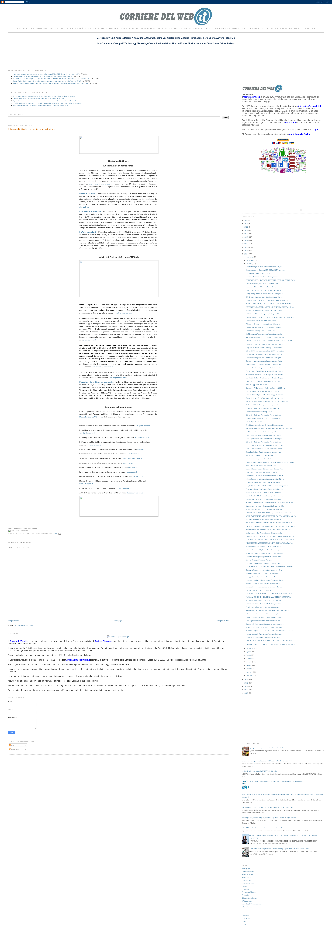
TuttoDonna (246, 918)
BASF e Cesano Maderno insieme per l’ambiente (263, 583)
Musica (244, 913)
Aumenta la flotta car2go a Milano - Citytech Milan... (264, 310)
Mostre (244, 910)
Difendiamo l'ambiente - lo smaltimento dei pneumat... (265, 475)
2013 (246, 679)
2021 (246, 230)
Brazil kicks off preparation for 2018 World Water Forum (260, 771)
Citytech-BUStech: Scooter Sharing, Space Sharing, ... (265, 347)
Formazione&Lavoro (249, 892)
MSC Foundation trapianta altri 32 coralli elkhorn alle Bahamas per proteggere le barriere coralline (47, 103)
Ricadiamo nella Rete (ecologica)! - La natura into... (264, 499)
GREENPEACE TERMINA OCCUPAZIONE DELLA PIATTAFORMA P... (271, 462)
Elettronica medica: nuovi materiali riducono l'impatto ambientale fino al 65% (40, 105)
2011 (246, 686)
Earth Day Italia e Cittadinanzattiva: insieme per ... (263, 452)
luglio (249, 655)
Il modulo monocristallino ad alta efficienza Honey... (264, 448)
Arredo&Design (247, 874)
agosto (249, 651)
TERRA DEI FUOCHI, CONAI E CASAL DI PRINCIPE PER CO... (269, 303)
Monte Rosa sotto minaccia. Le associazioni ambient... (265, 479)
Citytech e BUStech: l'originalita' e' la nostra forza (31, 128)
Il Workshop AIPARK (88, 232)
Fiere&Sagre (246, 889)
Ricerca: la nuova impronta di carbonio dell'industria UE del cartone (264, 761)
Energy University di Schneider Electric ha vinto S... (264, 577)
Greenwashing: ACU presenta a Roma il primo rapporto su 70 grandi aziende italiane (42, 76)
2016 (246, 247)
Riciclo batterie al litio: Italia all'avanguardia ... (262, 277)
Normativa (245, 915)
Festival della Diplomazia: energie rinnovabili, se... (264, 364)
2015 (246, 250)
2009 (246, 693)
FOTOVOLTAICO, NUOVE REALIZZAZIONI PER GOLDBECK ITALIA (271, 280)
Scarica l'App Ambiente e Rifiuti (257, 384)
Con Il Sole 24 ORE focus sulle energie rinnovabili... (264, 496)
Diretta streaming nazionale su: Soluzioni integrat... (264, 357)
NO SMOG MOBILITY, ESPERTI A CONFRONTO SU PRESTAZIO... (270, 523)
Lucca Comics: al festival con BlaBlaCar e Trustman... (265, 445)
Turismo (244, 924)
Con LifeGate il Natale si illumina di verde (261, 320)
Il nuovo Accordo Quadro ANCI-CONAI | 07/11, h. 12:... (265, 270)
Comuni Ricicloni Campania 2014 (258, 273)
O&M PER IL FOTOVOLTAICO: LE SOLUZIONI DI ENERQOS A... (269, 593)
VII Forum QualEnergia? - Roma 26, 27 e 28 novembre (265, 337)
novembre (250, 260)
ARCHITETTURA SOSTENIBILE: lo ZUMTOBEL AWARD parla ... (269, 543)
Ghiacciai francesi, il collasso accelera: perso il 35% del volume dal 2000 (38, 98)
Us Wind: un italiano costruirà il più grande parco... (264, 432)
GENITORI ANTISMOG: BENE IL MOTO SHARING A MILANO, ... (270, 317)
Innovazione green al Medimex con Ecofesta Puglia (264, 266)
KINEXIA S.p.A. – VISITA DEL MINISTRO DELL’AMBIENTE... (268, 610)
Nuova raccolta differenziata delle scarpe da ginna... (264, 634)
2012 (246, 683)
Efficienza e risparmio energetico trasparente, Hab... (264, 297)
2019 (246, 237)
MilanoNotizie (247, 907)
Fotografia (245, 895)
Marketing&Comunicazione (252, 904)
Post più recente (13, 620)
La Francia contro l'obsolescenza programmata (262, 472)
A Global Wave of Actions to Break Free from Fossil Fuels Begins (263, 828)
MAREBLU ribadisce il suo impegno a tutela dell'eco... (265, 374)
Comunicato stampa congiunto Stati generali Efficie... (264, 556)
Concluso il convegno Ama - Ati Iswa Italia (261, 330)
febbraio (250, 672)
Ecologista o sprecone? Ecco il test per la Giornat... (264, 482)
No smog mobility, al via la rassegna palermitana (263, 563)
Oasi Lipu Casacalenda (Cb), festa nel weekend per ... (264, 438)
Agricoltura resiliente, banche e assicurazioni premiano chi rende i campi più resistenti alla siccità (47, 101)
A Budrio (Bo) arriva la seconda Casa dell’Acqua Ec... (264, 627)
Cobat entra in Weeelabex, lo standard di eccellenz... (264, 371)
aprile (249, 665)
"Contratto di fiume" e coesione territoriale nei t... (263, 324)
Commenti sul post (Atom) (24, 625)
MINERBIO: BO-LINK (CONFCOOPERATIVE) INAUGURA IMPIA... (270, 502)
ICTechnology (247, 901)
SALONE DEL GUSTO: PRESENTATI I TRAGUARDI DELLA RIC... (270, 341)
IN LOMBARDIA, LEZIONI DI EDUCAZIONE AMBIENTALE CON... (270, 644)
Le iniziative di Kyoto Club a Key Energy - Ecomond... (265, 394)
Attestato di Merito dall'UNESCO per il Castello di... (264, 492)
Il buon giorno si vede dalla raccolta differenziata (263, 418)
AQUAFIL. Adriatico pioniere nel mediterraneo (262, 408)
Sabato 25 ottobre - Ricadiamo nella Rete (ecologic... (264, 378)
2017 (246, 244)
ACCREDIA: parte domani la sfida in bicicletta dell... (264, 509)
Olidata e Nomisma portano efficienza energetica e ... (264, 614)
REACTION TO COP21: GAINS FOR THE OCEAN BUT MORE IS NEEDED (267, 807)
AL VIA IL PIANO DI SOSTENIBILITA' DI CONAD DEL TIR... (268, 401)
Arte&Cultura (246, 877)
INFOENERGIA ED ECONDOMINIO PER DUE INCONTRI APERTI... (270, 526)
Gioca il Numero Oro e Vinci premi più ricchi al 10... (264, 398)
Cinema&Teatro (247, 880)
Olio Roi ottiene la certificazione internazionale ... (263, 435)
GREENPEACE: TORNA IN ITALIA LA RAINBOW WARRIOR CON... (270, 536)
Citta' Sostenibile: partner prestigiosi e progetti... (263, 314)
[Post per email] (59, 533)
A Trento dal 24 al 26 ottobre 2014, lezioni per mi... (264, 600)
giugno (249, 658)
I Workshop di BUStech (90, 211)
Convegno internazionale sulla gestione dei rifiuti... (264, 361)
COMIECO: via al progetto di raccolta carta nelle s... (264, 637)
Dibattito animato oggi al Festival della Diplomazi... (264, 344)
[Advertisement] (55, 48)
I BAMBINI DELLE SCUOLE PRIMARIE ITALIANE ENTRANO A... (270, 307)
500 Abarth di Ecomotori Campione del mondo (262, 573)
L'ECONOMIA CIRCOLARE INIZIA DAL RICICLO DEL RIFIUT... (269, 641)
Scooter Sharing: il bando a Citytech (259, 560)
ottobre (249, 263)
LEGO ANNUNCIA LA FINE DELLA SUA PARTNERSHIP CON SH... (270, 566)
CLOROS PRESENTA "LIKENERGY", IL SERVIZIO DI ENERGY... (269, 512)
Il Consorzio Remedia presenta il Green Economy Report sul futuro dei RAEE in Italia (278, 848)
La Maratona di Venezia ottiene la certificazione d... (264, 334)
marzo (249, 668)
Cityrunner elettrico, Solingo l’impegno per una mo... (264, 290)
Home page (118, 620)
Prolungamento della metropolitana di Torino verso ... (264, 327)
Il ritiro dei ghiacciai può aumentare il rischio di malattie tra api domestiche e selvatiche (44, 96)
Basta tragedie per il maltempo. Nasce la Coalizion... (264, 489)
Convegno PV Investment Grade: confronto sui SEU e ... (265, 388)
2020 (246, 233)
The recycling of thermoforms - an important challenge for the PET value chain (275, 781)
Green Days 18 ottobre (254, 421)
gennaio (250, 675)
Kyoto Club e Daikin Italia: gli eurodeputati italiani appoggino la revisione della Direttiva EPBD (47, 81)
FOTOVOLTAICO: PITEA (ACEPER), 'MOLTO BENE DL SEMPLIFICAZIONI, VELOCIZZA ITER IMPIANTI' (51, 79)
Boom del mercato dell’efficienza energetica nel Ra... (264, 469)
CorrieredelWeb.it (248, 871)
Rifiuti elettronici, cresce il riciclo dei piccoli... (262, 459)
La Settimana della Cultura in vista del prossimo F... (264, 533)
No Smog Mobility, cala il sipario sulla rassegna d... (264, 519)
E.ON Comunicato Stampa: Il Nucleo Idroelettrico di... (265, 425)
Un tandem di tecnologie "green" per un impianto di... (264, 354)
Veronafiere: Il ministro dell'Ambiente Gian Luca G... (264, 553)
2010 (246, 689)
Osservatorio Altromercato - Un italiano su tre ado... (264, 617)
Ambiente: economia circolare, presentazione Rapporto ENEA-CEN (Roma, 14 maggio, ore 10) (46, 74)
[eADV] (301, 210)
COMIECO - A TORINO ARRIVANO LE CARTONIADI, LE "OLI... (269, 300)
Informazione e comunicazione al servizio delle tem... (264, 587)
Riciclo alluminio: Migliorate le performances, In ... (264, 550)
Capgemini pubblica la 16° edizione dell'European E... (265, 293)
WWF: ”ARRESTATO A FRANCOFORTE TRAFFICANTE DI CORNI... (271, 516)
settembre (250, 648)
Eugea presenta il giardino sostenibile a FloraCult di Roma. (269, 748)
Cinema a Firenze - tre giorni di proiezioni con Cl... (264, 570)
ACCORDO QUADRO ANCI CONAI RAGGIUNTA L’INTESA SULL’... (270, 630)
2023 (246, 223)
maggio (249, 662)
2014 (246, 254)
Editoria (244, 886)
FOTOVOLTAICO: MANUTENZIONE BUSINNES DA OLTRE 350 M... (270, 539)
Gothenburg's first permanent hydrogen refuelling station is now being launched (268, 817)
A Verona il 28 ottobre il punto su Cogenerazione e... (264, 405)
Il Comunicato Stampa (249, 898)
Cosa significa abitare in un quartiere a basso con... (263, 620)
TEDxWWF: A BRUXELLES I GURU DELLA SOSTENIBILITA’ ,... (269, 529)
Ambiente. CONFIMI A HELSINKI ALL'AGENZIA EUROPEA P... (268, 597)
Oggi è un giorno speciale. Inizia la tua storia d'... (263, 391)
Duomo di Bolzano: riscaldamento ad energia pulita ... (265, 624)
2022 (246, 227)
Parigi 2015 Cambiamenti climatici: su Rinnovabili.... (265, 381)
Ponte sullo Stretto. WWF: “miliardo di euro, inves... (264, 287)
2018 (246, 240)
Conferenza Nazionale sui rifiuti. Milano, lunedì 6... (264, 603)
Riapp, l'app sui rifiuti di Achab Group (259, 455)
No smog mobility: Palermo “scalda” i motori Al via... (264, 580)
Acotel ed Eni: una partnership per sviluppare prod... (264, 546)
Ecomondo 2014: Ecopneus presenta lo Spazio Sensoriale (266, 368)
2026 (246, 220)
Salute (244, 921)
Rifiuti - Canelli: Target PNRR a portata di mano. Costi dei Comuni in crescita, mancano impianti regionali (50, 83)
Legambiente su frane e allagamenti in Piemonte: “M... (265, 506)
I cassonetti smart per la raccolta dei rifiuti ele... (262, 283)
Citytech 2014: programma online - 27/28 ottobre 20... (265, 351)
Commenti (15, 749)
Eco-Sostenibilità (248, 883)
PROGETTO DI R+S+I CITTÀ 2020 (258, 590)
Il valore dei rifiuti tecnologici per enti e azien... (262, 607)
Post (12, 745)
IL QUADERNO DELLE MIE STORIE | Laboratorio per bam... (267, 486)
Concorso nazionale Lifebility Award (259, 411)
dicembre (250, 257)
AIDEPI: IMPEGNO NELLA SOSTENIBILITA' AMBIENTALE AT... (269, 428)
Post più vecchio (223, 620)
